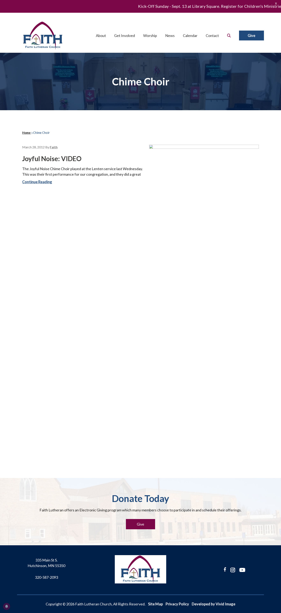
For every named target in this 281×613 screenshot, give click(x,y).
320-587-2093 (46, 577)
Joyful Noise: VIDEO (51, 159)
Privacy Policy (177, 604)
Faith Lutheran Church (43, 35)
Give (140, 524)
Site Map (155, 604)
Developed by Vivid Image (213, 604)
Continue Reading (37, 182)
